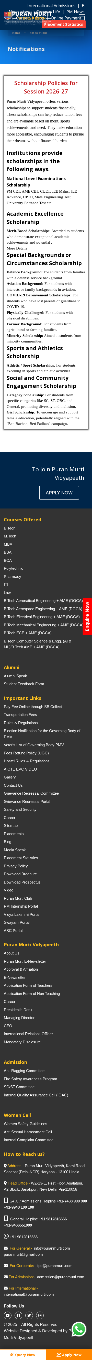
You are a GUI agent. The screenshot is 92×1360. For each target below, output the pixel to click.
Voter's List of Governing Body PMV (34, 745)
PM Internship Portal (21, 906)
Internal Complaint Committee (28, 1140)
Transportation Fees (20, 714)
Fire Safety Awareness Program (30, 1079)
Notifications (38, 33)
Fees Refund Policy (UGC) (26, 753)
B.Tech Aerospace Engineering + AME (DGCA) (43, 609)
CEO (8, 1026)
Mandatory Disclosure (22, 1042)
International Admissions (51, 5)
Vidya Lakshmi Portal (21, 914)
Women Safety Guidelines (25, 1124)
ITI (6, 584)
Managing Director (19, 1017)
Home (16, 33)
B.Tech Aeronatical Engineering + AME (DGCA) (43, 600)
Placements (14, 834)
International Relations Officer (28, 1034)
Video (8, 890)
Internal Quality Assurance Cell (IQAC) (36, 1095)
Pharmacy (12, 576)
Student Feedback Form (24, 684)
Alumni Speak (15, 676)
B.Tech (9, 528)
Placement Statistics (21, 858)
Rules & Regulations (21, 723)
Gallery (10, 777)
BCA (8, 560)
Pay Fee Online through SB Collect (33, 706)
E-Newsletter (15, 977)
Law (7, 592)
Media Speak (15, 850)
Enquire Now (87, 616)
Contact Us (13, 785)
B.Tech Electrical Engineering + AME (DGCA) (42, 617)
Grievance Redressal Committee (31, 793)
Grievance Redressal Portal (27, 801)
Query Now (24, 1354)
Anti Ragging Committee (24, 1070)
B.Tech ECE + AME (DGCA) (28, 633)
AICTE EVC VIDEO (20, 769)
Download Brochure (20, 874)
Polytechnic (13, 568)
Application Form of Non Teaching (32, 993)
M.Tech (10, 536)
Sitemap (11, 825)
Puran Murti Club (18, 898)
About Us (11, 953)
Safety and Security (20, 809)
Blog (7, 841)
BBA (8, 552)
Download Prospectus (22, 882)
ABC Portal (13, 930)
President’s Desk (18, 1010)
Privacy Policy (16, 866)
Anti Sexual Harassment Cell (28, 1132)
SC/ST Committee (19, 1087)
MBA (8, 544)
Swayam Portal (16, 922)
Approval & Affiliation (21, 969)
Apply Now (59, 492)
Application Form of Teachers (28, 985)
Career (9, 817)
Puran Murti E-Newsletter (25, 961)
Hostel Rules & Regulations (27, 761)
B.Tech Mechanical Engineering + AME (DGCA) (44, 625)
